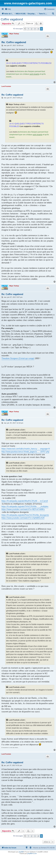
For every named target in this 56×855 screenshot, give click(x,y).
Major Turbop (14, 33)
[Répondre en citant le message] (48, 36)
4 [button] (38, 28)
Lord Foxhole (6, 86)
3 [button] (34, 28)
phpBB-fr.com (32, 853)
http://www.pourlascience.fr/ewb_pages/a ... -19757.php (25, 452)
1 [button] (28, 28)
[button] (24, 29)
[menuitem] (8, 9)
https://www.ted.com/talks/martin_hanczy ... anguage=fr (25, 449)
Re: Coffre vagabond (13, 42)
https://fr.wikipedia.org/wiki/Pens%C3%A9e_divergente (25, 515)
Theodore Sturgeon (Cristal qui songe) (17, 358)
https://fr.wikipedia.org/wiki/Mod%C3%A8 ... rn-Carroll (24, 501)
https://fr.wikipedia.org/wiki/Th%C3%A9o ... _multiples (24, 506)
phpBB (21, 852)
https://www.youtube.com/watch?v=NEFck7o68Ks (23, 509)
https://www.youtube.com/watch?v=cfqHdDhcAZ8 (22, 518)
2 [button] (31, 28)
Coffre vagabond (12, 19)
